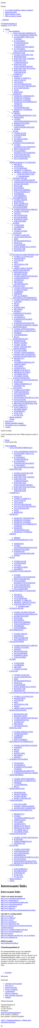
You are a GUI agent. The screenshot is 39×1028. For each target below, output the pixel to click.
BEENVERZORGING (22, 149)
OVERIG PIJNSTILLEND (23, 288)
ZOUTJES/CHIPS (20, 350)
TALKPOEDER (19, 245)
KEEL (16, 262)
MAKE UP (18, 76)
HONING (17, 311)
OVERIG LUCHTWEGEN (23, 256)
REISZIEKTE (19, 202)
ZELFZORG (16, 388)
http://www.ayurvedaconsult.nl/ (11, 904)
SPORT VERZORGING (22, 347)
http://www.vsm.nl (7, 920)
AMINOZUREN (20, 364)
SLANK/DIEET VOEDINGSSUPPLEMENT (24, 46)
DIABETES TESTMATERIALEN (21, 107)
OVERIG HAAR (20, 133)
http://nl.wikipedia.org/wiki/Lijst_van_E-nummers (18, 935)
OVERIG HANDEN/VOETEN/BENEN (24, 146)
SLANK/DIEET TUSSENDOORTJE (21, 42)
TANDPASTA (19, 280)
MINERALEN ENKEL (22, 372)
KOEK (16, 305)
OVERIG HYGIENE (21, 211)
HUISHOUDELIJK (18, 178)
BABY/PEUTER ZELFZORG (25, 68)
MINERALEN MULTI (22, 370)
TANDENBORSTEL (21, 278)
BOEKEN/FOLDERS (21, 123)
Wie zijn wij (9, 421)
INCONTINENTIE (21, 215)
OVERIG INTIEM (20, 231)
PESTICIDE (18, 186)
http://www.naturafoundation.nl (11, 931)
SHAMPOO (18, 141)
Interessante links (11, 12)
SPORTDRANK (20, 341)
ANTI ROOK (19, 260)
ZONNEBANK (19, 411)
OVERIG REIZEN (20, 200)
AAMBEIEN (18, 292)
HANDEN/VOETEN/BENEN (22, 143)
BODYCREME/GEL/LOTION (25, 247)
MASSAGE (18, 243)
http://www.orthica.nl (8, 918)
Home (7, 29)
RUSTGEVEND (20, 399)
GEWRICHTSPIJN (21, 290)
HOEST (17, 266)
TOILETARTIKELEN (22, 192)
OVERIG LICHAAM (21, 235)
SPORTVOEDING (20, 343)
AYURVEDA (19, 166)
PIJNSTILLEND (17, 286)
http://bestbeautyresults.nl (9, 943)
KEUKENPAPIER (20, 217)
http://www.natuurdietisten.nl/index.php (14, 902)
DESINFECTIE (19, 386)
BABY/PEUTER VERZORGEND (20, 71)
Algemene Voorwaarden (13, 984)
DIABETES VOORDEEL (23, 109)
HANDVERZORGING (22, 157)
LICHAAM (15, 233)
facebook (8, 972)
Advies (12, 419)
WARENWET (19, 117)
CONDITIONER (20, 135)
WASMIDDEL (19, 194)
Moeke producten (16, 417)
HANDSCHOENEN (21, 184)
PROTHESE (18, 282)
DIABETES (16, 94)
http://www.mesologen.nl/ (10, 900)
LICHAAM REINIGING (23, 237)
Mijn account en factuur (13, 16)
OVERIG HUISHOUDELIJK (24, 180)
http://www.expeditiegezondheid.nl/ (13, 898)
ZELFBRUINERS (20, 409)
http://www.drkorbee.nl (9, 906)
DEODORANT (19, 251)
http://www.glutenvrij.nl (9, 937)
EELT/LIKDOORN (21, 158)
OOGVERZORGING (21, 394)
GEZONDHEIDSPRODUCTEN (23, 115)
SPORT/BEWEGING (19, 339)
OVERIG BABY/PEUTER (23, 55)
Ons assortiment (12, 31)
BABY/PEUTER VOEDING (24, 59)
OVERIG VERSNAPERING (24, 352)
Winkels (8, 997)
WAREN (17, 129)
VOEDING (18, 302)
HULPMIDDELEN (18, 198)
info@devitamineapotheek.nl (11, 1013)
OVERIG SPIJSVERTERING (24, 329)
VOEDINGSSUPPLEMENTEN (23, 356)
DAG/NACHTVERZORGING (25, 86)
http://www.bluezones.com (10, 924)
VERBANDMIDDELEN (23, 384)
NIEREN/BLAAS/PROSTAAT (25, 331)
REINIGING (18, 92)
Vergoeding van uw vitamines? (15, 425)
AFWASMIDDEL (20, 196)
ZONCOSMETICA (18, 405)
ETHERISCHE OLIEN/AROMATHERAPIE (24, 126)
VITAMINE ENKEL (21, 376)
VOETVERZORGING (22, 155)
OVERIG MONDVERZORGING (26, 276)
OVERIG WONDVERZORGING (26, 380)
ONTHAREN (19, 315)
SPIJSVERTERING (18, 327)
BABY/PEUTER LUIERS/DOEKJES (21, 61)
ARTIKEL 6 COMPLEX (22, 170)
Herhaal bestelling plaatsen (14, 423)
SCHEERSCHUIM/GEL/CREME (26, 325)
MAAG (16, 337)
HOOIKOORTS (19, 258)
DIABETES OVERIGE (22, 98)
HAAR (14, 131)
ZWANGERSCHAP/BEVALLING (26, 398)
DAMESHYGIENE (21, 219)
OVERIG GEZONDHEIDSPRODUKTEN (25, 120)
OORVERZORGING (21, 392)
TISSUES (17, 213)
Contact (8, 427)
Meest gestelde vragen (12, 14)
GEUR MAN (18, 82)
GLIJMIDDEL (19, 227)
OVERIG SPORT (20, 345)
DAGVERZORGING (21, 88)
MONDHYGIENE (20, 274)
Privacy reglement (11, 989)
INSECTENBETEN (21, 204)
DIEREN (15, 111)
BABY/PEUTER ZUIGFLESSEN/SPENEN (23, 65)
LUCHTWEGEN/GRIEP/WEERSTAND (24, 253)
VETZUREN (18, 366)
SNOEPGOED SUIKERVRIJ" (25, 354)
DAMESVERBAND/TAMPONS (25, 209)
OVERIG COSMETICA (22, 78)
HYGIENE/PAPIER (18, 207)
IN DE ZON (18, 413)
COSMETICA (16, 74)
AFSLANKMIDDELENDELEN (25, 35)
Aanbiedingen (10, 991)
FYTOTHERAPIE (20, 168)
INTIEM (14, 223)
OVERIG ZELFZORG (22, 390)
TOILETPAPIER (20, 221)
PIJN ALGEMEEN (20, 296)
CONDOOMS (19, 225)
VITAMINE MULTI (21, 374)
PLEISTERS (18, 382)
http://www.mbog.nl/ (8, 908)
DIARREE (18, 333)
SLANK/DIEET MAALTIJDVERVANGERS (24, 50)
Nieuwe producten (11, 993)
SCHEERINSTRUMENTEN (24, 323)
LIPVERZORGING (21, 284)
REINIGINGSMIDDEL (22, 190)
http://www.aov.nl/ (7, 916)
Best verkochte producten (14, 995)
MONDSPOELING (21, 272)
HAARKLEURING (21, 139)
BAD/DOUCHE (20, 249)
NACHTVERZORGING (23, 84)
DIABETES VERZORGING (24, 96)
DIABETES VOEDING (22, 100)
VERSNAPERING (18, 349)
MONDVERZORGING (20, 270)
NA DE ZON (18, 415)
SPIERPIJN (18, 294)
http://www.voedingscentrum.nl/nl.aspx (14, 929)
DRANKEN (18, 309)
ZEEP (16, 239)
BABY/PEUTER (17, 53)
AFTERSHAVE (19, 317)
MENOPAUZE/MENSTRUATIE (25, 403)
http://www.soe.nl (7, 933)
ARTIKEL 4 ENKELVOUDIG (25, 172)
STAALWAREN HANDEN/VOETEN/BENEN (24, 152)
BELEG (17, 303)
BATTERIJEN (19, 188)
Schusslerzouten (23, 176)
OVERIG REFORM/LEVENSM (25, 300)
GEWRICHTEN (20, 368)
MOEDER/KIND (20, 57)
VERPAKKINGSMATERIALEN (26, 182)
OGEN (16, 90)
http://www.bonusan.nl (8, 922)
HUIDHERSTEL (20, 396)
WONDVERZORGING (20, 378)
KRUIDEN (18, 164)
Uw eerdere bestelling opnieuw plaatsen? (19, 10)
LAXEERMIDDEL (21, 335)
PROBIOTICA (19, 358)
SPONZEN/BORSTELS (22, 241)
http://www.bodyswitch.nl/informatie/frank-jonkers (18, 910)
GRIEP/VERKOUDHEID (23, 268)
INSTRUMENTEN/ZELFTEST (25, 401)
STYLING (17, 137)
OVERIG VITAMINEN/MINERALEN (24, 361)
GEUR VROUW (20, 80)
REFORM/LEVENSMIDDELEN (23, 298)
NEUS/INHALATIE (21, 264)
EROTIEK (17, 229)
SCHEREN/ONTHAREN (20, 313)
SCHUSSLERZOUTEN (24, 174)
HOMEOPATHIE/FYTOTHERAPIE (23, 161)
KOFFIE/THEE (19, 307)
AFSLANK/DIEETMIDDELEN (23, 33)
